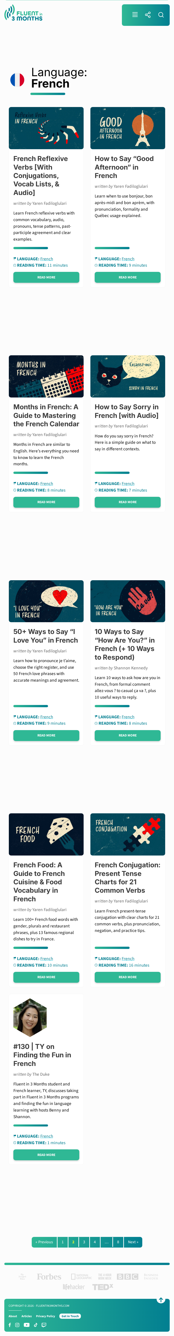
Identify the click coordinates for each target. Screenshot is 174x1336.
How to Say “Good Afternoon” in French (124, 167)
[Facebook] (10, 1325)
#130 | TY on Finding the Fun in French (42, 1055)
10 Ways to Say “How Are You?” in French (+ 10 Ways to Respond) (125, 644)
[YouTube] (27, 1325)
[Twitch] (44, 1325)
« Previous (44, 1242)
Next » (133, 1242)
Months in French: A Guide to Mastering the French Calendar (46, 415)
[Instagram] (17, 1325)
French (46, 259)
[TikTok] (35, 1325)
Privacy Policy (45, 1316)
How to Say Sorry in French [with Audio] (127, 411)
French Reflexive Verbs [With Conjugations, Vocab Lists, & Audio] (40, 175)
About (13, 1316)
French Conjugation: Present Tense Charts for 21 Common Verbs (127, 877)
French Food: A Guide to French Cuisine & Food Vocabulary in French (39, 882)
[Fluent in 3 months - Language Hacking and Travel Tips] (23, 13)
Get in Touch (70, 1316)
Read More (46, 277)
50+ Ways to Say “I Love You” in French (45, 635)
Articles (27, 1316)
